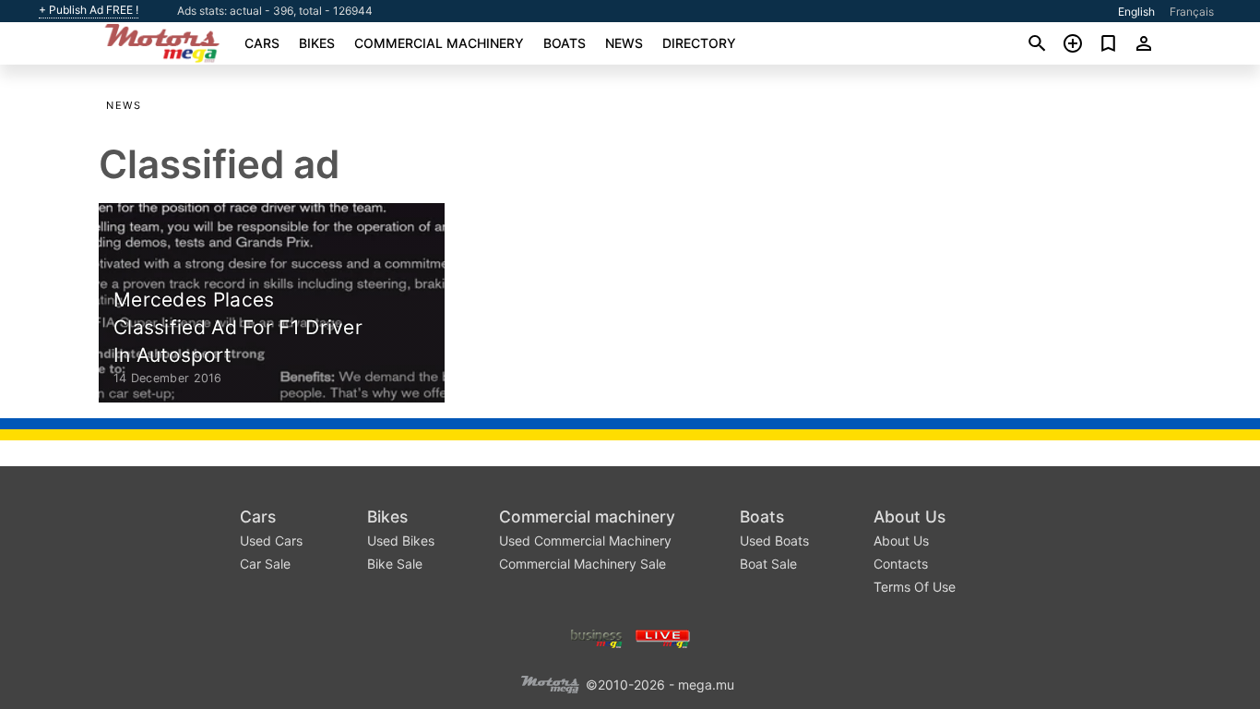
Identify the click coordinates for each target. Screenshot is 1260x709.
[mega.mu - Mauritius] (549, 683)
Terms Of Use (915, 587)
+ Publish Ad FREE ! (88, 10)
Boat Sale (768, 563)
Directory (699, 43)
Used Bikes (400, 540)
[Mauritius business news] (597, 636)
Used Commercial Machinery (585, 540)
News (624, 43)
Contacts (901, 563)
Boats (564, 43)
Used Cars (271, 540)
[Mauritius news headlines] (663, 636)
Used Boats (774, 540)
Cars (261, 43)
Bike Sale (394, 563)
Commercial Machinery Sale (582, 563)
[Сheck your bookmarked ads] (1108, 43)
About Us (909, 516)
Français (1192, 11)
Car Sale (265, 563)
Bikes (317, 43)
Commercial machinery (439, 43)
